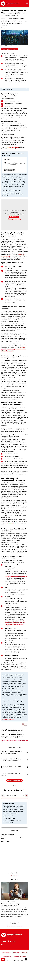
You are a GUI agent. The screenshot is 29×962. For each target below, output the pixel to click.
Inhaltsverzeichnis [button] (6, 89)
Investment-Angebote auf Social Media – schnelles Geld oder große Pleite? (11, 759)
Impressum (24, 952)
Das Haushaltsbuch (7, 835)
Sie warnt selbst (11, 523)
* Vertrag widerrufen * (20, 956)
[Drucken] (1, 27)
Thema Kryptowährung (12, 147)
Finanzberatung (8, 804)
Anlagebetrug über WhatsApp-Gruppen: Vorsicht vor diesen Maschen (11, 752)
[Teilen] (4, 27)
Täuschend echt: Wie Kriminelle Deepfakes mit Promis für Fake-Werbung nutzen (13, 349)
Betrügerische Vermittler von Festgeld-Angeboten (11, 767)
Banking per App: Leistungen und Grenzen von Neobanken (12, 905)
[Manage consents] (26, 959)
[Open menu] (3, 959)
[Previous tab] (2, 795)
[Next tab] (26, 795)
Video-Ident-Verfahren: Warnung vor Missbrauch (10, 774)
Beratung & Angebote (8, 49)
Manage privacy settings (14, 219)
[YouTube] (2, 944)
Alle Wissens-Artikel (13, 780)
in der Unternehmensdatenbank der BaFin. (16, 576)
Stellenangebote (6, 952)
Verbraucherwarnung (8, 719)
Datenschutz (16, 952)
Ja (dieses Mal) (14, 216)
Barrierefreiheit (7, 956)
